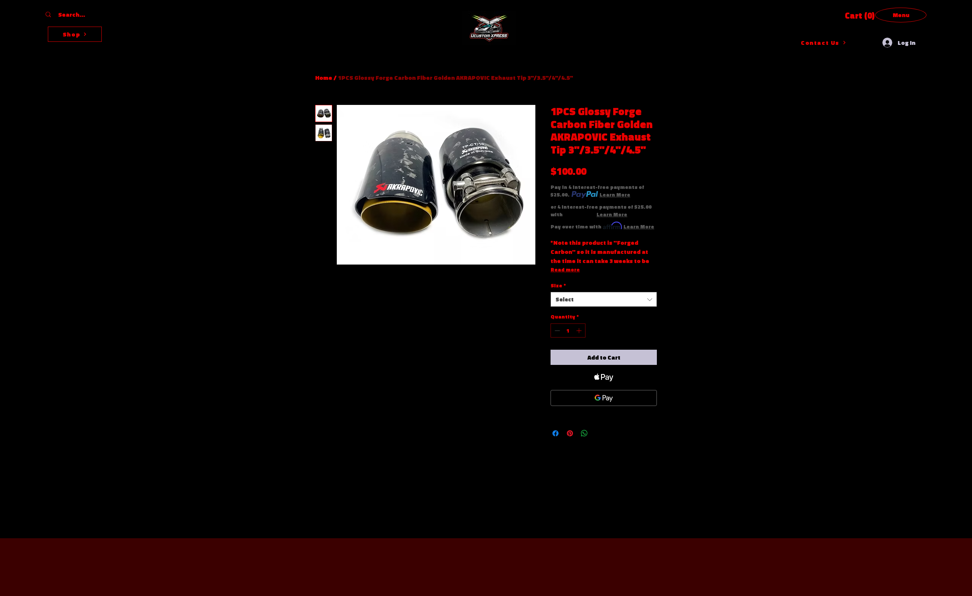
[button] (857, 16)
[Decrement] (556, 330)
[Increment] (579, 330)
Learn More (615, 194)
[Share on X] (598, 433)
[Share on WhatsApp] (584, 433)
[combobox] (604, 299)
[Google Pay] (604, 398)
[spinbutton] (568, 330)
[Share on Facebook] (555, 433)
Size (558, 285)
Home (323, 77)
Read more (565, 269)
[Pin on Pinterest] (569, 433)
